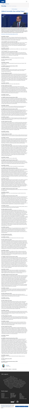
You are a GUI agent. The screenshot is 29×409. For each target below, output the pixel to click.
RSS (10, 397)
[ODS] (13, 401)
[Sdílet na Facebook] (27, 13)
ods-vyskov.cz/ (6, 397)
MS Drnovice (3, 394)
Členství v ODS (12, 393)
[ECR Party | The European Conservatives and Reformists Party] (17, 402)
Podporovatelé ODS (13, 395)
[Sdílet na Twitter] (25, 13)
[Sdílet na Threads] (24, 13)
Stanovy (20, 395)
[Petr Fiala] (3, 365)
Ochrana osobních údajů (23, 398)
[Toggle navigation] (27, 1)
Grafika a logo (21, 397)
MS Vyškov (2, 397)
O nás (20, 393)
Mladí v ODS (12, 394)
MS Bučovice (3, 393)
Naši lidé (20, 394)
